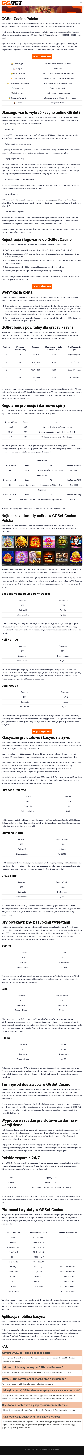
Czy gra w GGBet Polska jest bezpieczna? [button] (27, 1352)
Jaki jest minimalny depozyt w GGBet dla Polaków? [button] (32, 1367)
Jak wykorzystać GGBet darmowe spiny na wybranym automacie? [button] (41, 1390)
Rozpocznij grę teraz (42, 56)
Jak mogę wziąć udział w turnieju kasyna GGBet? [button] (31, 1416)
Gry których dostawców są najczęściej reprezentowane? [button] (35, 1405)
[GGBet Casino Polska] (12, 3)
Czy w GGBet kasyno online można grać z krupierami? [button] (34, 1378)
